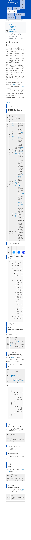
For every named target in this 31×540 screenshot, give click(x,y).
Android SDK (19, 14)
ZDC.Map (13, 125)
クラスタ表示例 (16, 183)
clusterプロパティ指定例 (21, 204)
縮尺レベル (16, 153)
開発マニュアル (13, 26)
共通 (9, 8)
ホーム (10, 23)
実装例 (8, 102)
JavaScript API (12, 11)
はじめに (11, 24)
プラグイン (11, 27)
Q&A (18, 17)
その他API (11, 17)
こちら (22, 86)
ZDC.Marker (13, 137)
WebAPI (16, 8)
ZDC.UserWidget (13, 375)
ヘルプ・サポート (13, 29)
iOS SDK (10, 14)
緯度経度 (20, 175)
